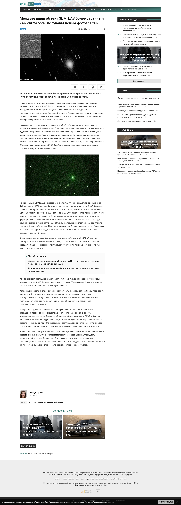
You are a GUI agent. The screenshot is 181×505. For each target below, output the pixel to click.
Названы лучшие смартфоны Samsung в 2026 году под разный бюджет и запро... (138, 172)
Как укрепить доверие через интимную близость (138, 99)
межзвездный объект (54, 403)
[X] (83, 87)
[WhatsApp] (92, 87)
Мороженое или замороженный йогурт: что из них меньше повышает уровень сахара (63, 269)
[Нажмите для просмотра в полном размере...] (62, 175)
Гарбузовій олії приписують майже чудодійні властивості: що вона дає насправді (142, 36)
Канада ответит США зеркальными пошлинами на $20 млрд (138, 166)
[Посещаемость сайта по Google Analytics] (86, 491)
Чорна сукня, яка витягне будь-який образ (138, 111)
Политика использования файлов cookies (91, 485)
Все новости (138, 81)
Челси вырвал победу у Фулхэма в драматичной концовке (137, 67)
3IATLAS (32, 403)
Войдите (23, 454)
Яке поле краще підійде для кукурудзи (136, 121)
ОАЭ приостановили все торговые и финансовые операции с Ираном (138, 159)
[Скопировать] (101, 87)
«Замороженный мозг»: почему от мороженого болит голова (137, 74)
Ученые (40, 403)
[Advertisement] (62, 369)
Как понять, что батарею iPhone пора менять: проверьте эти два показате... (136, 153)
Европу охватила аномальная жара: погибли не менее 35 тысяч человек (141, 42)
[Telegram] (74, 87)
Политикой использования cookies (99, 502)
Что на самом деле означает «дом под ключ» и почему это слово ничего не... (137, 116)
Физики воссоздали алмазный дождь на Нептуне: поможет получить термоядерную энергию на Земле (63, 262)
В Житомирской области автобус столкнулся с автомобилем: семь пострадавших (137, 28)
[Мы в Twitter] (115, 467)
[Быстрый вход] (157, 4)
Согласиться (166, 502)
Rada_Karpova (36, 392)
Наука (23, 29)
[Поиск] (148, 4)
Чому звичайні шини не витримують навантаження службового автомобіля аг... (138, 105)
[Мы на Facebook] (66, 467)
